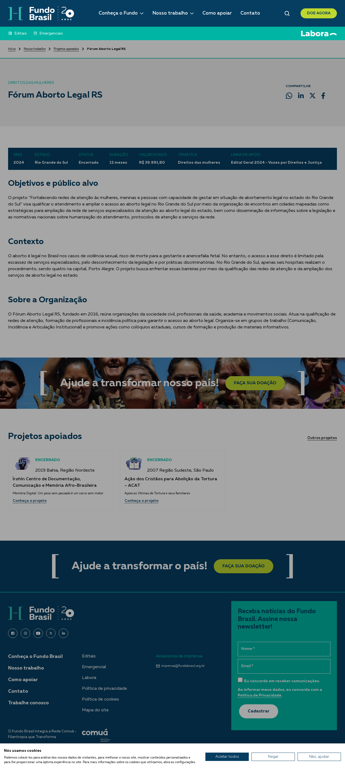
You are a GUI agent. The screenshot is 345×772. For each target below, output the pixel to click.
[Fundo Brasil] (41, 13)
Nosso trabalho (170, 13)
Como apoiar (217, 13)
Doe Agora (318, 13)
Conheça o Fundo (118, 13)
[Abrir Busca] (287, 13)
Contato (250, 13)
